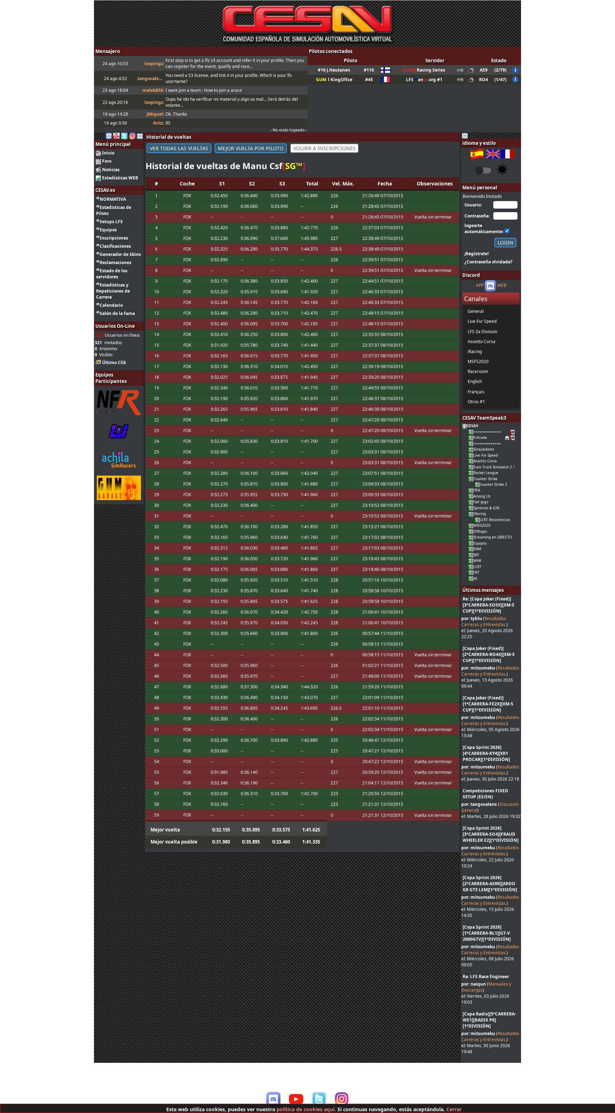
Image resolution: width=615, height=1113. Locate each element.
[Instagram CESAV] (132, 135)
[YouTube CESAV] (296, 1100)
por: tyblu (471, 618)
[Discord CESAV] (273, 1099)
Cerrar (454, 1109)
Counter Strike (485, 478)
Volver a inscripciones (324, 148)
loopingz (153, 64)
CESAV (472, 425)
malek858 (152, 90)
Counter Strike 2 (493, 484)
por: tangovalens (479, 804)
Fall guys (480, 501)
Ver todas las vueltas (179, 148)
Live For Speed (485, 455)
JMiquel (155, 114)
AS (475, 578)
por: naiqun (473, 984)
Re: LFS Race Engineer (486, 976)
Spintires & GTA (486, 507)
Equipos (108, 230)
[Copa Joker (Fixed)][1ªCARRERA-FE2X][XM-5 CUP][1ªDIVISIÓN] (488, 704)
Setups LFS (111, 222)
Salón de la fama (117, 313)
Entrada (480, 437)
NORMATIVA (113, 199)
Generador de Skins (120, 254)
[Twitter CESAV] (319, 1099)
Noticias (111, 170)
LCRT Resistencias (495, 519)
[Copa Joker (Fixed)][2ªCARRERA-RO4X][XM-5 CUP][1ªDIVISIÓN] (489, 654)
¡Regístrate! (476, 254)
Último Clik (114, 362)
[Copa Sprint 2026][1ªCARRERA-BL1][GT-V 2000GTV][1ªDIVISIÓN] (487, 933)
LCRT (477, 566)
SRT (476, 554)
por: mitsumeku (478, 668)
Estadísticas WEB (120, 178)
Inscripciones (114, 238)
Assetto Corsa (485, 460)
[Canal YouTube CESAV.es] (116, 135)
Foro (106, 161)
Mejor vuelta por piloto (251, 148)
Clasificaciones (115, 246)
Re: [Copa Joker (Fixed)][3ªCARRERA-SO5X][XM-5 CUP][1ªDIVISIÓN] (488, 605)
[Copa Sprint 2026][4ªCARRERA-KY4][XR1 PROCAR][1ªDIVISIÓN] (486, 753)
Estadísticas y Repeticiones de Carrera (113, 291)
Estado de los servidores (111, 274)
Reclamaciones (115, 262)
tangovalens (150, 78)
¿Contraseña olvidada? (488, 262)
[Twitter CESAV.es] (124, 135)
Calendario (111, 305)
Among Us (481, 496)
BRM (477, 548)
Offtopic (480, 531)
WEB (501, 286)
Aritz (158, 123)
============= (487, 431)
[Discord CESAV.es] (109, 135)
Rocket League (485, 472)
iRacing (479, 513)
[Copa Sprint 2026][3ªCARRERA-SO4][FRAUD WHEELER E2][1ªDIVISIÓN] (491, 834)
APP (480, 286)
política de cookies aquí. (306, 1109)
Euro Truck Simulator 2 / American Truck (507, 466)
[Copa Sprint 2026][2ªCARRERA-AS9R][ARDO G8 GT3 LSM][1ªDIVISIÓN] (490, 884)
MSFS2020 (481, 525)
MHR (477, 560)
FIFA (476, 490)
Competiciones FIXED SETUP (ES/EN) (485, 794)
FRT (476, 572)
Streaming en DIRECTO (492, 537)
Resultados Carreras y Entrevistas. (483, 621)
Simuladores (483, 449)
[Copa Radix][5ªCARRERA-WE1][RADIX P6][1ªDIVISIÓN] (489, 1020)
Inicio (108, 153)
